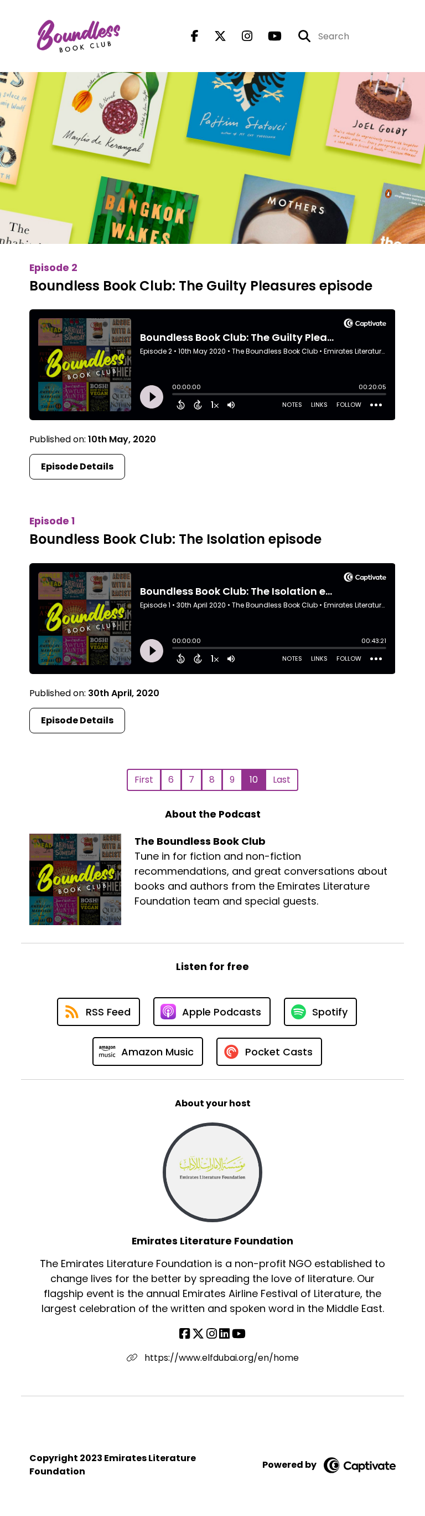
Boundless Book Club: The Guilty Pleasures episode (200, 286)
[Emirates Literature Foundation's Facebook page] (184, 1334)
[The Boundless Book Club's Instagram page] (240, 36)
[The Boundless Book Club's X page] (213, 36)
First (143, 779)
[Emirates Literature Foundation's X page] (198, 1334)
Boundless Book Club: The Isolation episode (175, 539)
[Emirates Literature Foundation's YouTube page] (239, 1334)
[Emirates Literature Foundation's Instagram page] (211, 1334)
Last (282, 779)
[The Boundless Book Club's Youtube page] (268, 36)
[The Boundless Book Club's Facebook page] (195, 36)
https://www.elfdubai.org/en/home (220, 1357)
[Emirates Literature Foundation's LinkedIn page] (224, 1334)
